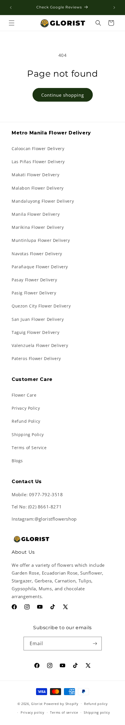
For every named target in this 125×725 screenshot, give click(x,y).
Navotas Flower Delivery (37, 253)
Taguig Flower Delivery (35, 332)
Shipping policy (97, 712)
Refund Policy (26, 421)
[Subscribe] (95, 643)
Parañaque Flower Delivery (40, 266)
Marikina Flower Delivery (38, 227)
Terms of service (64, 712)
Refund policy (96, 703)
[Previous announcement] (10, 7)
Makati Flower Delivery (35, 174)
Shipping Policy (28, 434)
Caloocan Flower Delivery (38, 148)
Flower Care (24, 395)
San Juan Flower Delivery (38, 319)
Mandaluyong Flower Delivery (43, 201)
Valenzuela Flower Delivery (40, 345)
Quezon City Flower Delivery (41, 306)
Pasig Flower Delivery (34, 293)
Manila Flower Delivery (36, 214)
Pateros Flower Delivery (36, 358)
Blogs (17, 460)
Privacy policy (32, 712)
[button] (11, 23)
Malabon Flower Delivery (38, 188)
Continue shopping (62, 95)
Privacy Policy (26, 408)
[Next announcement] (114, 7)
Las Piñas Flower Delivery (38, 161)
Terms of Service (29, 447)
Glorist (37, 703)
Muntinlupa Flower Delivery (41, 240)
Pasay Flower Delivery (34, 280)
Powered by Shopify (61, 703)
